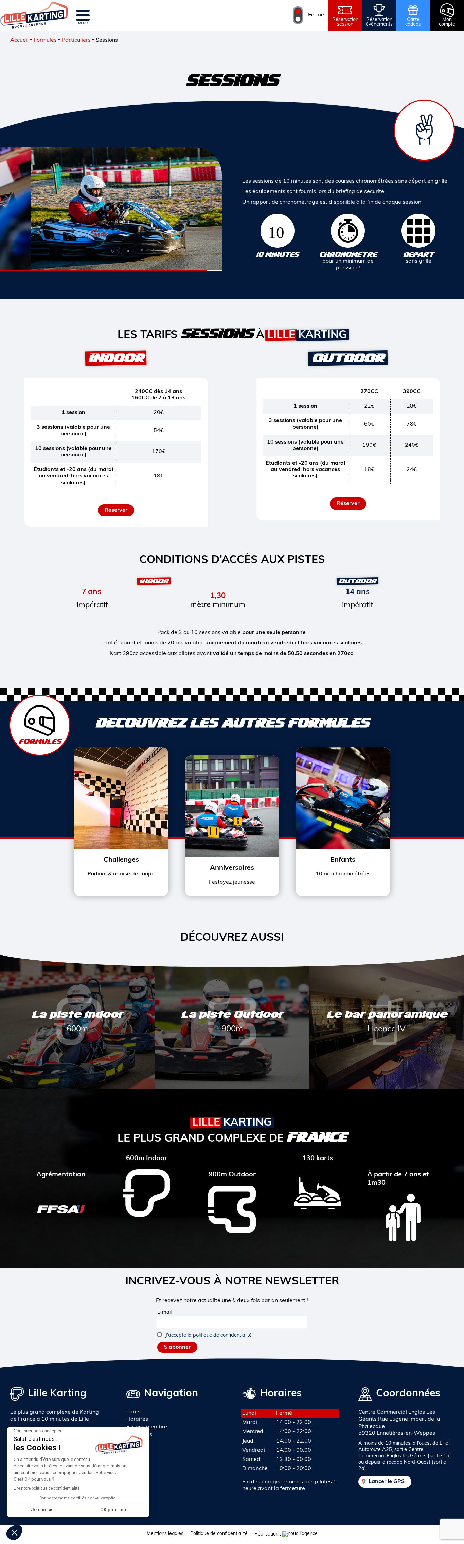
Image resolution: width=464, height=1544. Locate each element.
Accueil (19, 40)
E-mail (164, 1312)
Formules (45, 40)
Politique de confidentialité (219, 1534)
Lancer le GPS (387, 1481)
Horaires (137, 1419)
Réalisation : (268, 1534)
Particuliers (76, 40)
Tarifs (133, 1412)
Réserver (116, 510)
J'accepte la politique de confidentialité (208, 1335)
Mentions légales (165, 1534)
